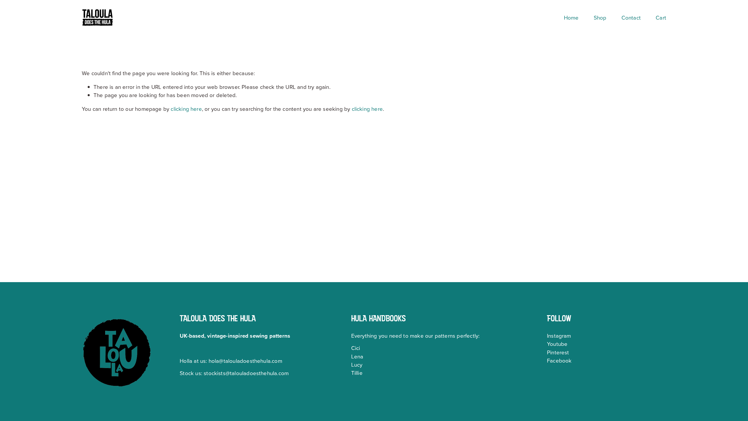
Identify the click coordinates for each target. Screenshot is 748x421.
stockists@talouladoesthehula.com (246, 373)
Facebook (559, 360)
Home (571, 17)
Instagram (559, 335)
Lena (357, 356)
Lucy (357, 364)
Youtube (557, 344)
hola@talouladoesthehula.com (245, 361)
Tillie (357, 373)
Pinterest (558, 352)
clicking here (186, 109)
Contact (631, 17)
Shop (600, 17)
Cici (355, 348)
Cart (661, 17)
